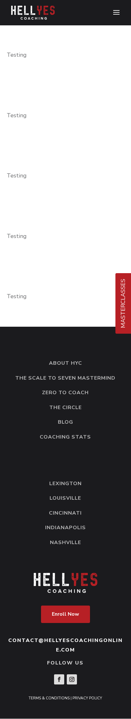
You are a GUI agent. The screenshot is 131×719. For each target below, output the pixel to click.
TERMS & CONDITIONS (49, 698)
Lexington (65, 483)
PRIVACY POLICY (87, 698)
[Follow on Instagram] (72, 679)
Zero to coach (65, 392)
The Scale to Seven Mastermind (65, 378)
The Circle (65, 407)
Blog (65, 422)
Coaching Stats (65, 436)
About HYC (65, 363)
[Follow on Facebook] (59, 679)
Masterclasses (123, 303)
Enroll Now (65, 614)
